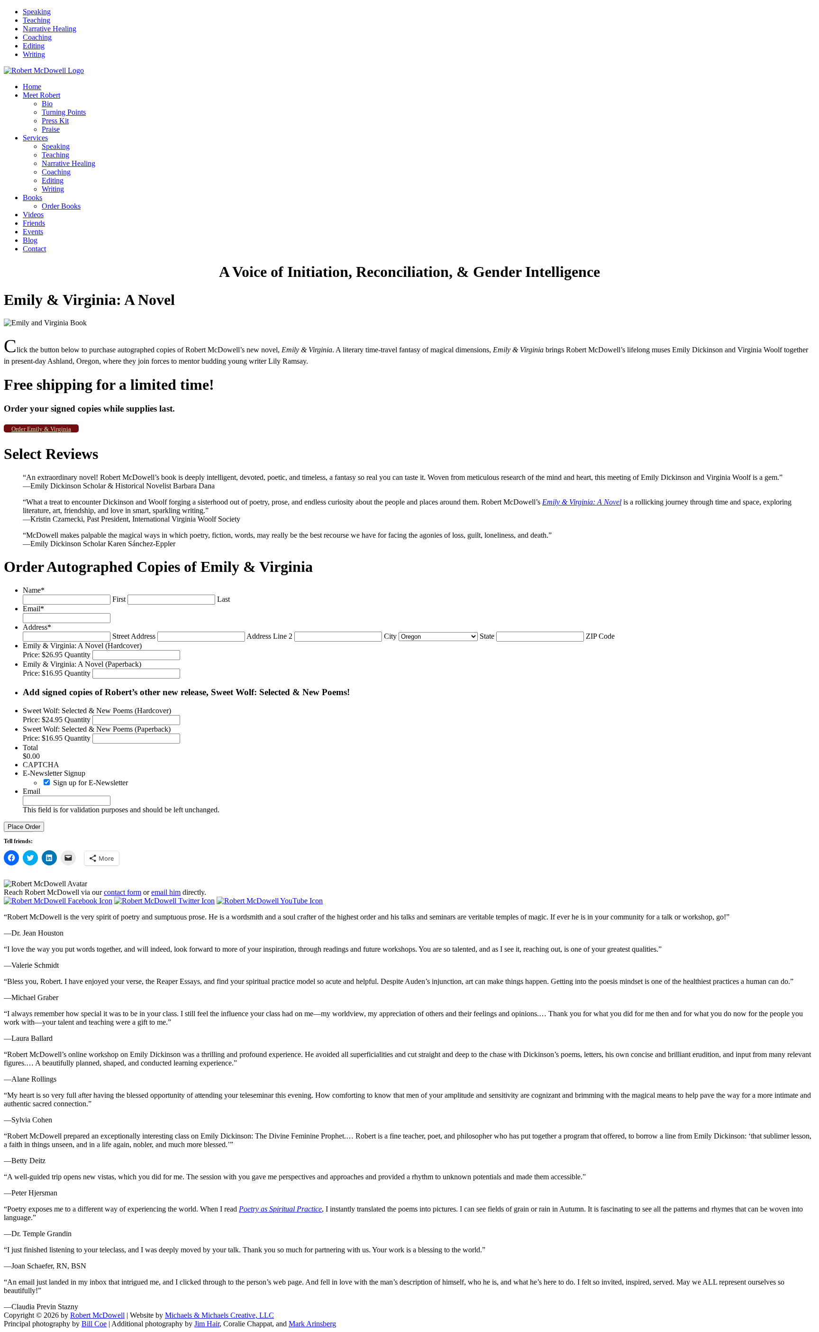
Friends (34, 223)
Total (30, 748)
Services (35, 138)
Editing (34, 46)
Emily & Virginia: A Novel (581, 502)
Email (33, 609)
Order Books (61, 206)
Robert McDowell (97, 1315)
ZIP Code (600, 636)
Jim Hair (206, 1324)
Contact (34, 249)
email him (166, 892)
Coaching (37, 37)
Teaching (36, 20)
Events (33, 232)
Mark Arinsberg (312, 1324)
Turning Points (64, 112)
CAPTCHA (41, 765)
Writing (34, 54)
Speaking (37, 12)
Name (34, 590)
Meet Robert (41, 95)
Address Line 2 (269, 636)
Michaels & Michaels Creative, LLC (219, 1315)
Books (32, 197)
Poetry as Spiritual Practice (280, 1209)
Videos (33, 215)
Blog (30, 240)
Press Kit (55, 121)
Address (37, 627)
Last (223, 599)
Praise (51, 129)
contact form (122, 892)
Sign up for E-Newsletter (90, 783)
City (390, 636)
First (119, 599)
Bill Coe (94, 1324)
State (487, 636)
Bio (47, 104)
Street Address (133, 636)
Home (32, 87)
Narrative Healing (49, 29)
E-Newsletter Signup (54, 773)
